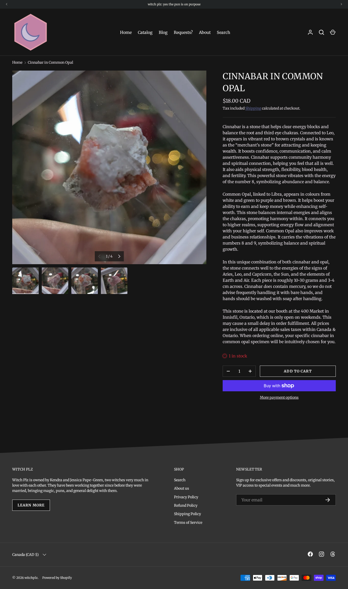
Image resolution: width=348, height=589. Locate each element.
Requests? (183, 32)
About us (181, 488)
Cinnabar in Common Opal (50, 62)
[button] (332, 32)
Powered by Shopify (57, 578)
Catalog (145, 32)
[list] (109, 167)
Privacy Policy (186, 497)
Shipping (253, 108)
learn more (31, 505)
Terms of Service (188, 522)
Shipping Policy (187, 514)
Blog (163, 32)
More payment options (279, 397)
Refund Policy (185, 505)
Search (223, 32)
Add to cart (298, 371)
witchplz (31, 578)
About (205, 32)
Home (126, 32)
